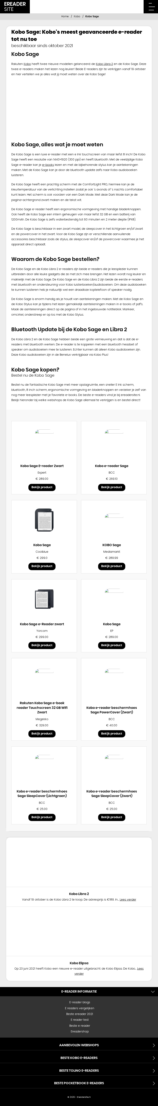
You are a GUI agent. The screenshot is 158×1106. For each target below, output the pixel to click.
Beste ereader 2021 (79, 1014)
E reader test (80, 1019)
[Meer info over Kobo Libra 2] (79, 862)
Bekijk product (41, 487)
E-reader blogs (79, 1002)
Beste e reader (79, 1025)
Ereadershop (80, 1031)
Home (65, 16)
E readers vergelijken (79, 1008)
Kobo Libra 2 (104, 64)
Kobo (77, 16)
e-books (48, 165)
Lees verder (128, 899)
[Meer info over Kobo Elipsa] (79, 931)
